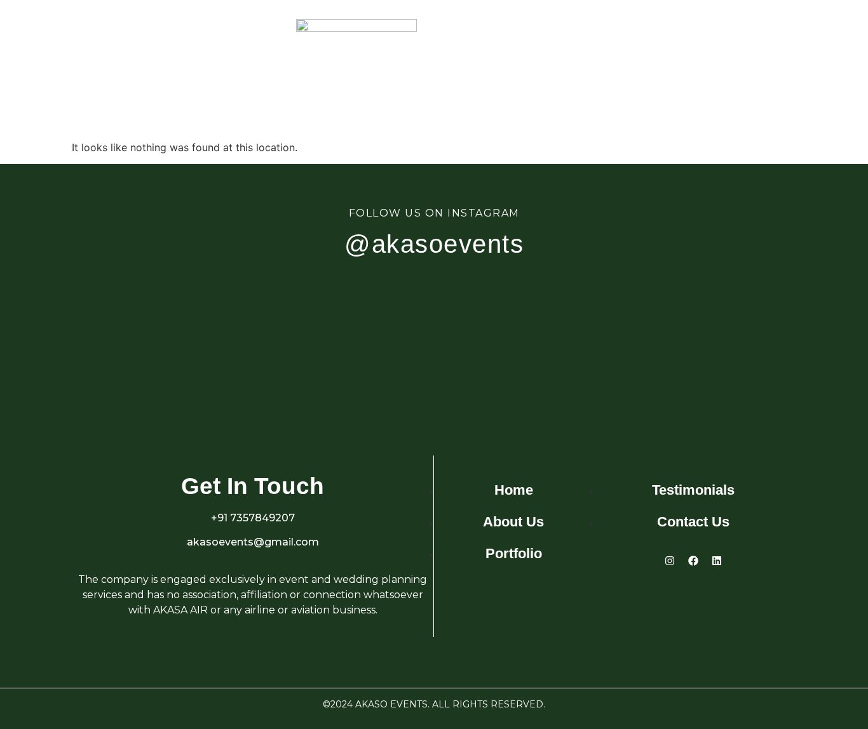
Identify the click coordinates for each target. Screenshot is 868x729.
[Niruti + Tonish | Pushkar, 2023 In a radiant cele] (134, 339)
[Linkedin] (717, 561)
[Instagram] (670, 561)
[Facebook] (693, 561)
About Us (142, 79)
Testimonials (634, 79)
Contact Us (789, 79)
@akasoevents (434, 244)
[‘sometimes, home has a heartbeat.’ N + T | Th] (493, 339)
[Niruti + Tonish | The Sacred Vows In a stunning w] (733, 339)
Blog (715, 79)
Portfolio (227, 79)
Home (73, 79)
